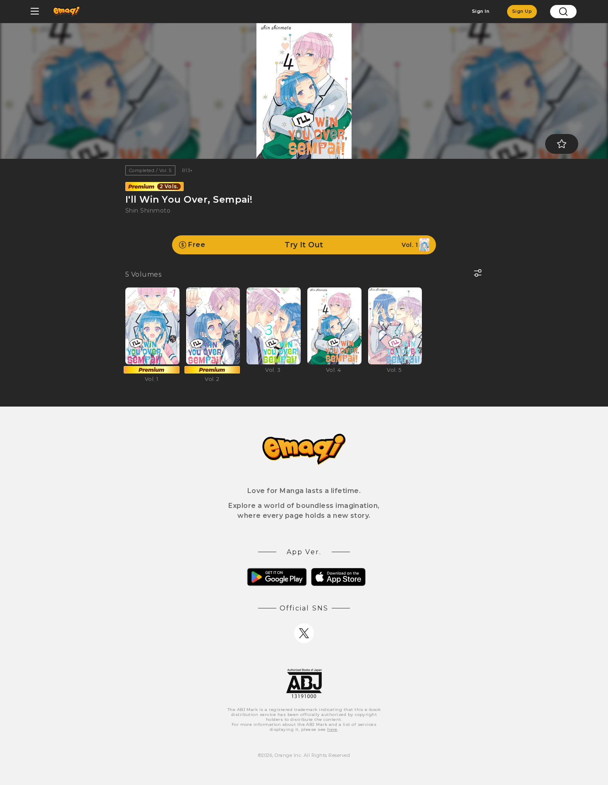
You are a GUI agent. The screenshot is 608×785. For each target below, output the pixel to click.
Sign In (480, 11)
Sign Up (522, 11)
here (332, 729)
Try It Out (303, 244)
